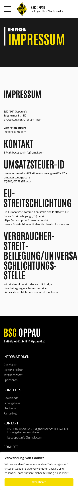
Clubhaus (10, 408)
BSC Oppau (38, 7)
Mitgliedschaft (13, 375)
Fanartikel (10, 413)
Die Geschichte (13, 370)
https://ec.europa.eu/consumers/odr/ (26, 220)
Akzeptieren (39, 482)
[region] (39, 471)
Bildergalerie (12, 403)
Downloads (11, 398)
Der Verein (10, 365)
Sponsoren (11, 380)
